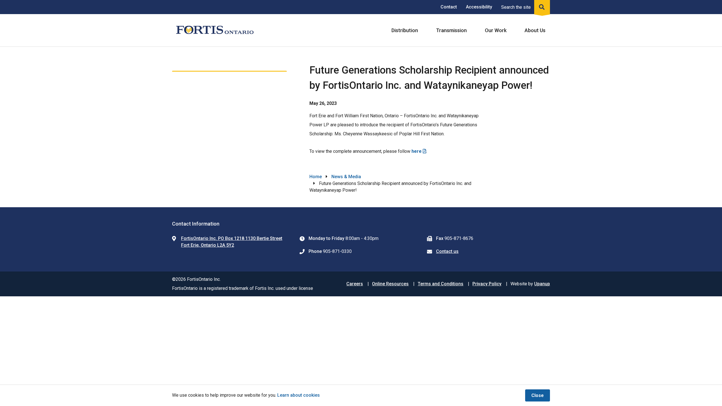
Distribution (404, 30)
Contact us (447, 251)
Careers (354, 283)
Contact (449, 7)
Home (315, 176)
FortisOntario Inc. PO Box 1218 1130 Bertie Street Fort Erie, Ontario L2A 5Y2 (231, 242)
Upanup (542, 283)
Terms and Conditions (440, 283)
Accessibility (479, 7)
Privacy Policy (486, 283)
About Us (535, 30)
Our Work (496, 30)
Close (537, 395)
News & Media (346, 176)
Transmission (451, 30)
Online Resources (390, 283)
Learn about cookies (298, 395)
